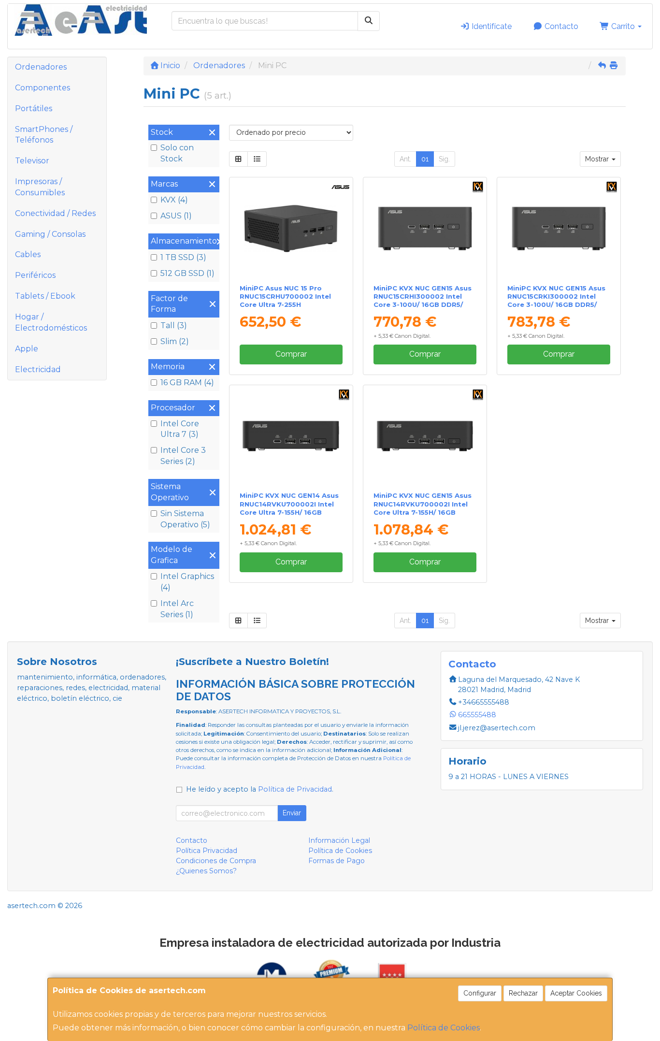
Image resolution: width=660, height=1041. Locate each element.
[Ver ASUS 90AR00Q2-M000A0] (291, 228)
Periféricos (35, 275)
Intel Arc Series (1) (177, 609)
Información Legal (339, 840)
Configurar (479, 993)
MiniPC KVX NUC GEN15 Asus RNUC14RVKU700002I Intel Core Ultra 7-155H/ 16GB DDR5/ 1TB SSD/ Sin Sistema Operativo (422, 512)
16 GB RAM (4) (187, 382)
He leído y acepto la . (259, 789)
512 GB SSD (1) (187, 273)
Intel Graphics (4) (187, 582)
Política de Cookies (443, 1027)
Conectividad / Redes (55, 213)
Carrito (623, 26)
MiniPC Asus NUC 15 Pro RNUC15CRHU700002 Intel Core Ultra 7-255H (285, 296)
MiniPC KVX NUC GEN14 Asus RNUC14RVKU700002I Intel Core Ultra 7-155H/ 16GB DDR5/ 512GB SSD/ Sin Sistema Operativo (289, 512)
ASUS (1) (176, 215)
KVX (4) (174, 199)
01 (425, 159)
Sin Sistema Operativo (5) (185, 519)
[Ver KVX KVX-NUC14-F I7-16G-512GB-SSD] (291, 436)
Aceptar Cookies (576, 993)
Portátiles (33, 108)
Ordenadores (41, 67)
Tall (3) (173, 325)
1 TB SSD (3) (183, 257)
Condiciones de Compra (216, 860)
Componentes (42, 87)
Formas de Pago (336, 860)
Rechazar (523, 993)
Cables (28, 254)
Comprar (291, 354)
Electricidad (38, 369)
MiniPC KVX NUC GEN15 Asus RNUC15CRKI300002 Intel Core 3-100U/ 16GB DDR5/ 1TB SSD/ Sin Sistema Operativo (556, 304)
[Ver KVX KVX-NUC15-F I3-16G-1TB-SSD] (425, 228)
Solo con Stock (177, 153)
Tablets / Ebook (45, 296)
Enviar (292, 813)
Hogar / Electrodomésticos (51, 322)
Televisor (32, 160)
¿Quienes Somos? (206, 871)
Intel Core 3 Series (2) (183, 456)
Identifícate (491, 26)
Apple (26, 348)
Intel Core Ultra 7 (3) (179, 429)
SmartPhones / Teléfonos (43, 135)
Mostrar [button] (598, 159)
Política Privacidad (206, 850)
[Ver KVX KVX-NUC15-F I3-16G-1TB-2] (559, 228)
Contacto (560, 26)
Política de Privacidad (295, 789)
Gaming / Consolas (50, 234)
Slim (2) (174, 341)
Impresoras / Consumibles (40, 187)
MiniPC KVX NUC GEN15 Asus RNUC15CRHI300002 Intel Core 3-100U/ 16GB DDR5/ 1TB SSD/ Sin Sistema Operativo (422, 304)
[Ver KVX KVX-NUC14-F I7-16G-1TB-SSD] (425, 436)
